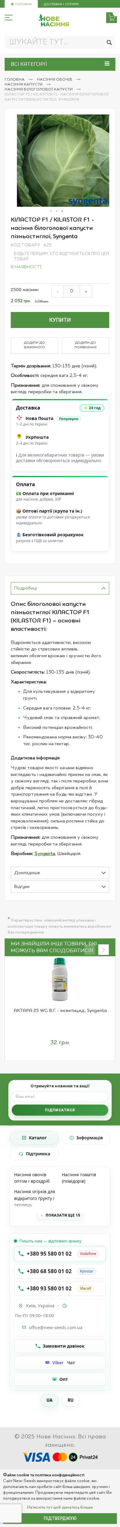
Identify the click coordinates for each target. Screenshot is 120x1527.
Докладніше (27, 873)
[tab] (60, 588)
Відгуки (22, 887)
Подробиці (25, 588)
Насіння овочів (55, 80)
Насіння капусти (24, 84)
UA (49, 1400)
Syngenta (44, 853)
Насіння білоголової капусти (39, 89)
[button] (51, 211)
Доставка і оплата (61, 4)
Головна (23, 4)
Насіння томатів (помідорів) (79, 1178)
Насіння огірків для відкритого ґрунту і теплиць (34, 1198)
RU (71, 1400)
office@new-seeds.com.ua (55, 1327)
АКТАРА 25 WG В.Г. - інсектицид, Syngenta (60, 1010)
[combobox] (60, 42)
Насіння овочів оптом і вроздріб (32, 1178)
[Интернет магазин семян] (54, 20)
